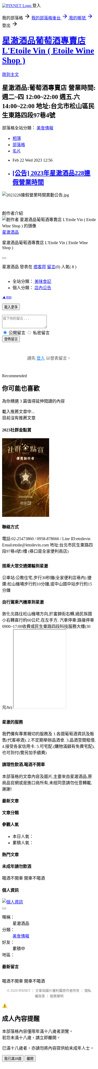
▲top (6, 297)
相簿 (17, 138)
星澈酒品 (10, 232)
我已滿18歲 (12, 1059)
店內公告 (42, 288)
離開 (30, 1059)
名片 (17, 151)
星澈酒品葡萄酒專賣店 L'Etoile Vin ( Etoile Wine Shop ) (48, 50)
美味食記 (42, 281)
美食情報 (45, 128)
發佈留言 (11, 339)
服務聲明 (57, 996)
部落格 (19, 144)
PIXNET (24, 991)
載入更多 (11, 307)
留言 (51, 267)
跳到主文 (10, 74)
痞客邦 (39, 267)
